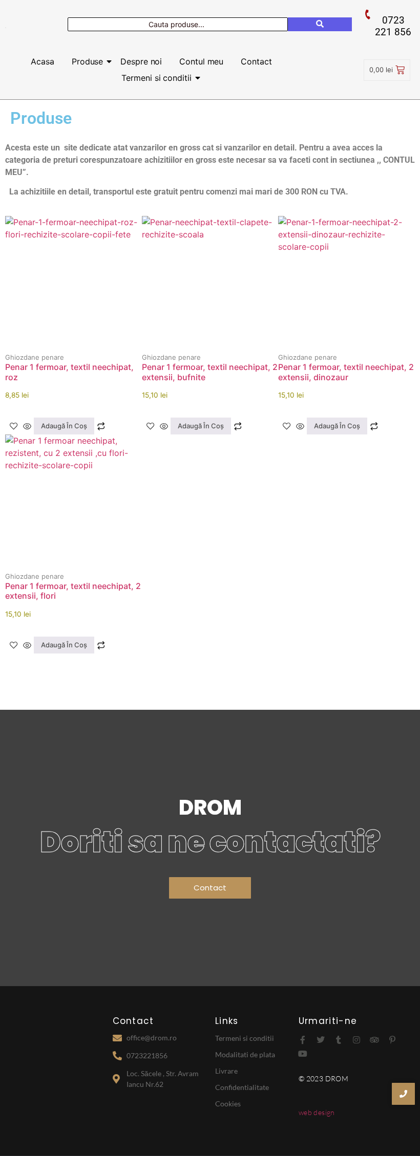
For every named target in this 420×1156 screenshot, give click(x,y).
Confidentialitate (242, 1087)
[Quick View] (27, 426)
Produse (87, 61)
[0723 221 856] (368, 14)
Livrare (226, 1070)
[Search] (320, 24)
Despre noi (141, 61)
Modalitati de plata (245, 1054)
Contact (256, 61)
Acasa (42, 61)
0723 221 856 (393, 26)
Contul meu (201, 61)
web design (317, 1112)
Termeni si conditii (156, 78)
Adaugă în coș (64, 426)
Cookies (228, 1103)
